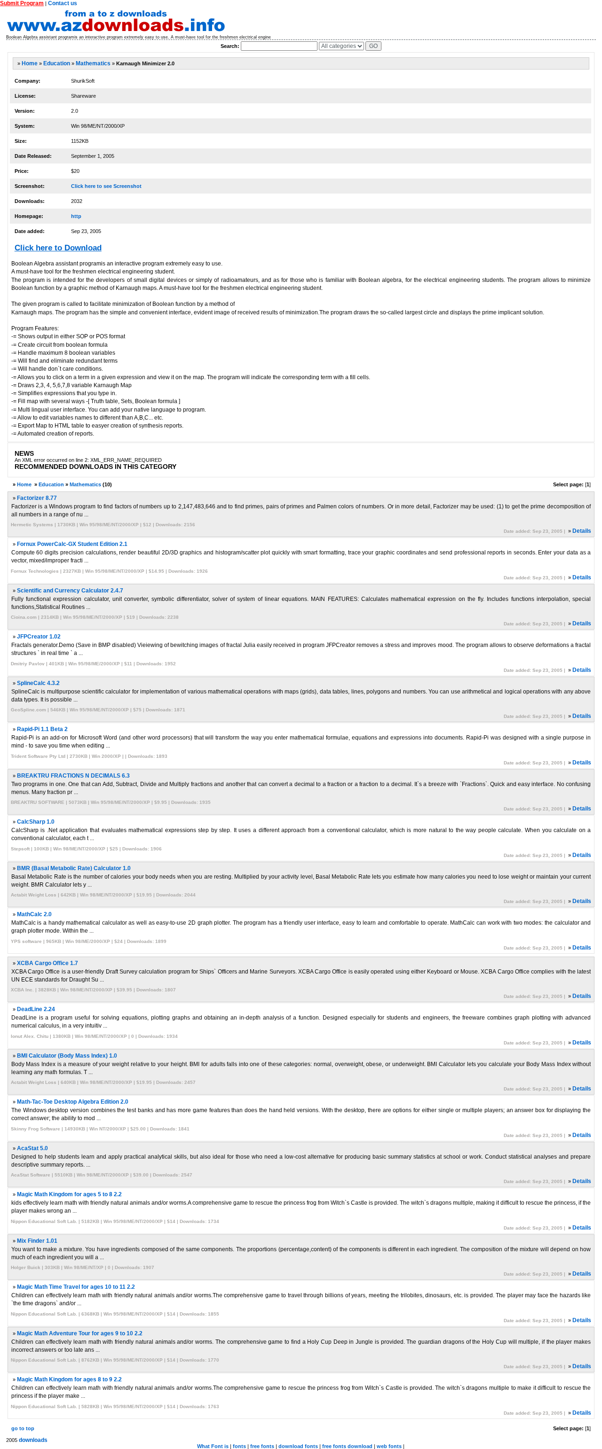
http (76, 216)
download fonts (298, 1446)
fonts (239, 1446)
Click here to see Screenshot (106, 186)
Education (56, 63)
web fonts (389, 1446)
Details (581, 531)
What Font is (213, 1446)
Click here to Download (58, 247)
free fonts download (347, 1446)
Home (30, 63)
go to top (22, 1428)
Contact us (62, 3)
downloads (33, 1440)
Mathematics (93, 63)
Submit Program (22, 3)
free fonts (262, 1446)
